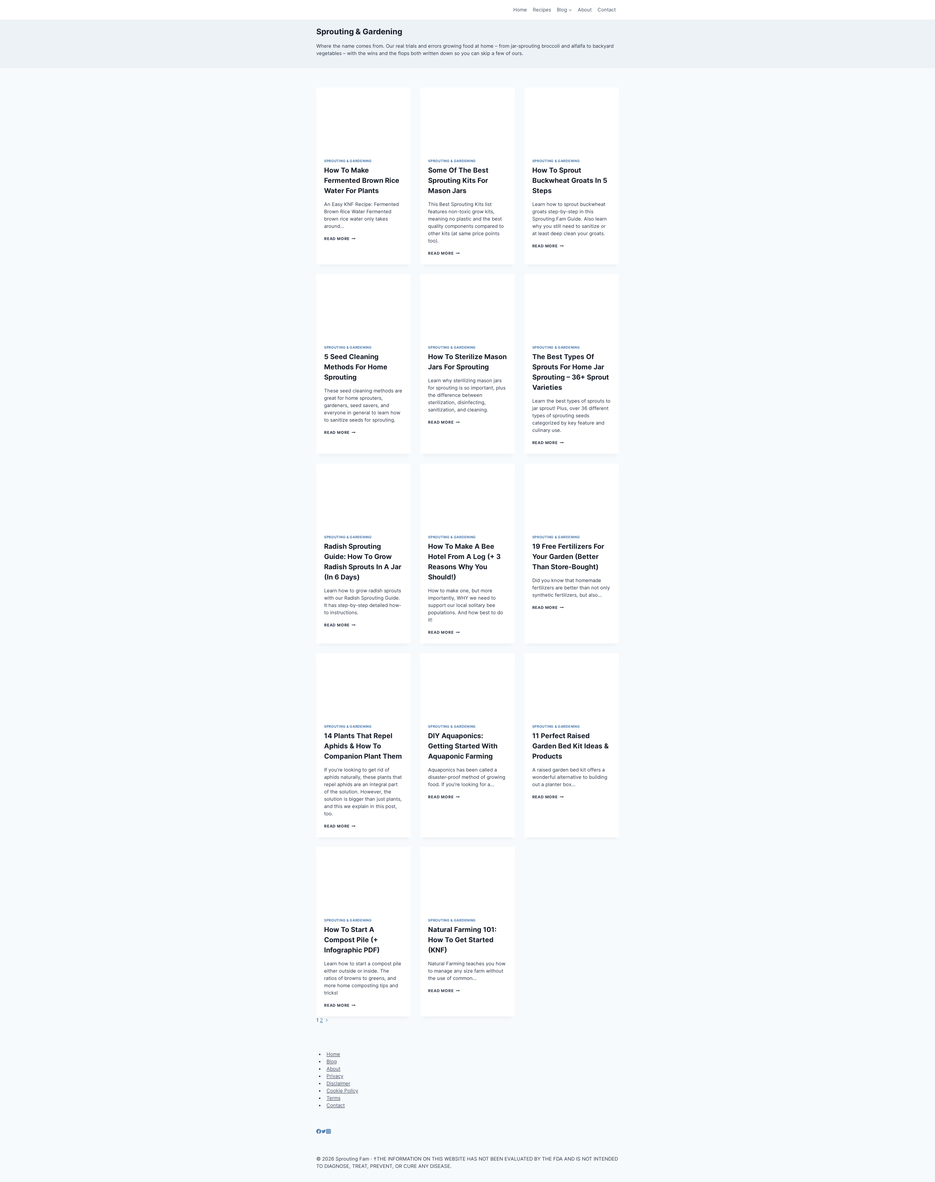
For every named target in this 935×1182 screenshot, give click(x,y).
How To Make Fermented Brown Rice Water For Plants (361, 180)
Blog (332, 1061)
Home (520, 10)
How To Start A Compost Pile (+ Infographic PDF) (352, 939)
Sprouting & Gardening (348, 161)
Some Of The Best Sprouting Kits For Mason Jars (458, 180)
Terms (333, 1098)
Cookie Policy (342, 1091)
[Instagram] (328, 1132)
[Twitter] (323, 1132)
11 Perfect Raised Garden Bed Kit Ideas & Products (570, 746)
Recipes (542, 10)
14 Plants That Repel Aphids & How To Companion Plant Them (363, 746)
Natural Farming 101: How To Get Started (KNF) (462, 939)
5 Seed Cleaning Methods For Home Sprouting (355, 367)
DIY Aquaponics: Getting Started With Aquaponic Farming (462, 746)
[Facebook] (318, 1132)
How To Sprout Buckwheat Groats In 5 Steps (569, 180)
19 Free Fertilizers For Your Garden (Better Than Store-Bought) (568, 556)
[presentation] (363, 119)
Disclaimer (338, 1083)
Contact (607, 10)
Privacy (335, 1076)
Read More (339, 238)
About (585, 10)
